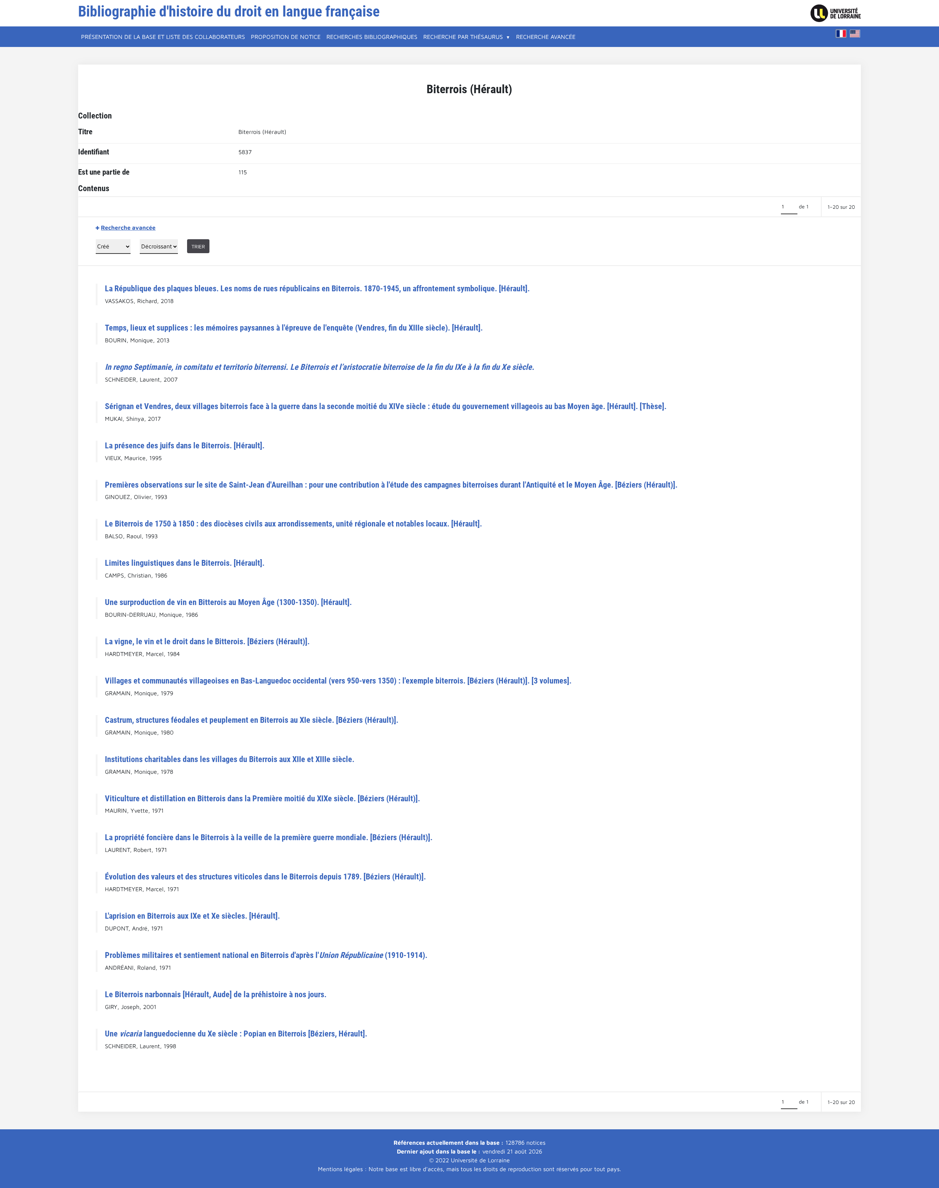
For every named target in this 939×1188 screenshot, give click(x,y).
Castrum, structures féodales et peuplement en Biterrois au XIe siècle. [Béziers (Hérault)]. (251, 720)
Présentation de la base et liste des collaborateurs (163, 36)
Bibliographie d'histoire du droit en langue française (229, 11)
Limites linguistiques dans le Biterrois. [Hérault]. (184, 563)
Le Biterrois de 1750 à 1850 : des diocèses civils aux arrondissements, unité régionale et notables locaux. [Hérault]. (293, 523)
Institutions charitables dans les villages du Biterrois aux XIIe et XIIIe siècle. (229, 759)
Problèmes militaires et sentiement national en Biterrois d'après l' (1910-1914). (266, 955)
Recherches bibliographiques (371, 36)
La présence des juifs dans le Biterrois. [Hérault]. (184, 445)
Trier (198, 246)
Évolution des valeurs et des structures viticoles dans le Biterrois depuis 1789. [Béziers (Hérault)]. (265, 876)
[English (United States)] (855, 33)
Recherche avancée (546, 36)
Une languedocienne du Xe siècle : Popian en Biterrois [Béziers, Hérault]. (236, 1033)
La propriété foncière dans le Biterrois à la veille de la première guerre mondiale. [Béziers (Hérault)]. (268, 837)
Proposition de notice (286, 36)
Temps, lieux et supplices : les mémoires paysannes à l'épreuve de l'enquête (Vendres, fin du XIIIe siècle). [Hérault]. (294, 327)
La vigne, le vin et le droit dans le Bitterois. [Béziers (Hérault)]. (207, 641)
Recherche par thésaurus (463, 36)
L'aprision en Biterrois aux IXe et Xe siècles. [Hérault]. (192, 916)
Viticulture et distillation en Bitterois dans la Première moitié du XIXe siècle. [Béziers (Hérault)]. (262, 798)
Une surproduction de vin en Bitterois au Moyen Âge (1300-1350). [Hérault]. (228, 602)
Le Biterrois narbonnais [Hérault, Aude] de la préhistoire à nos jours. (215, 994)
